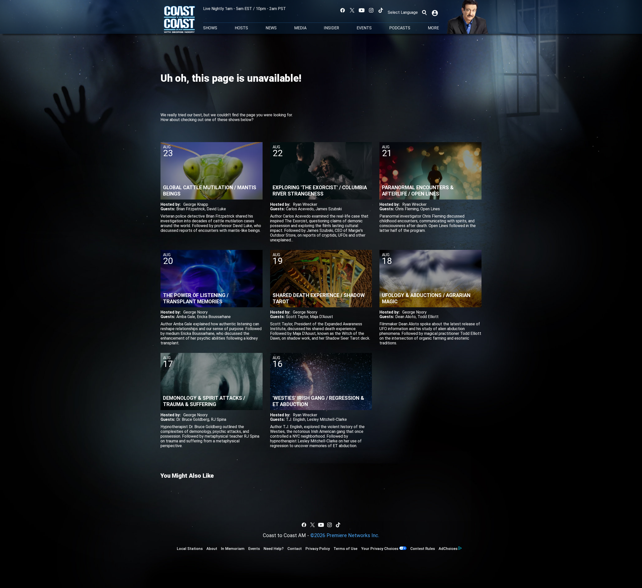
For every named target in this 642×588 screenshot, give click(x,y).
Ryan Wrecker (305, 204)
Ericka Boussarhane (214, 316)
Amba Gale (185, 316)
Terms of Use (345, 548)
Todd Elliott (428, 316)
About (211, 548)
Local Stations (190, 548)
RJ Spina (218, 419)
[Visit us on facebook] (343, 10)
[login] (435, 12)
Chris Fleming (407, 209)
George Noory (195, 312)
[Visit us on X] (352, 10)
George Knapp (195, 204)
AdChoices (448, 548)
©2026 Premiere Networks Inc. (344, 535)
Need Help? (274, 548)
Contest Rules (422, 548)
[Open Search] (424, 13)
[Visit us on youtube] (362, 10)
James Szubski (328, 209)
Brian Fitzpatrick (190, 209)
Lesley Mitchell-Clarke (327, 419)
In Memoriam (233, 548)
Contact (294, 548)
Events (364, 28)
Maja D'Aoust (321, 316)
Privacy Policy (317, 548)
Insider (331, 28)
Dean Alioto (405, 316)
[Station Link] (179, 20)
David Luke (216, 209)
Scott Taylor (297, 316)
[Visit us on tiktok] (381, 10)
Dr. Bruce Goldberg (192, 419)
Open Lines (430, 209)
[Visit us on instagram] (371, 10)
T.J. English (295, 419)
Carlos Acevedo (300, 209)
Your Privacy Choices (379, 548)
